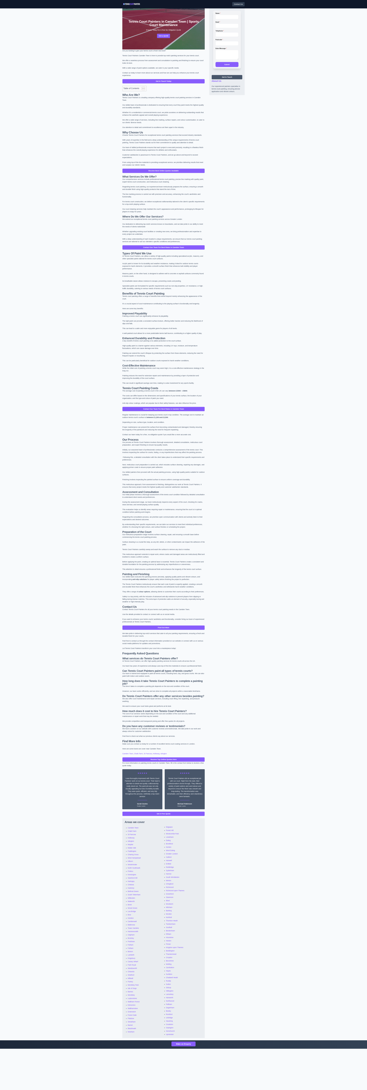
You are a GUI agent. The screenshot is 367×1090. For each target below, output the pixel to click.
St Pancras (148, 754)
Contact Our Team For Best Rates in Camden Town (163, 247)
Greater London (172, 854)
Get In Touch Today (163, 81)
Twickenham (170, 924)
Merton (168, 880)
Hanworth (169, 998)
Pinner (168, 944)
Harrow (168, 874)
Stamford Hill (132, 878)
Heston (168, 941)
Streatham (131, 1022)
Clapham (131, 935)
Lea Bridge (132, 911)
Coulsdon (169, 1024)
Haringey (131, 881)
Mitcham (169, 907)
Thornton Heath (172, 921)
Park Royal (132, 965)
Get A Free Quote (163, 814)
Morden (169, 914)
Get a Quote (163, 36)
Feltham (169, 1004)
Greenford (169, 894)
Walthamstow (133, 1008)
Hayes (168, 971)
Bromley (131, 938)
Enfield (168, 864)
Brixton (130, 951)
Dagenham (170, 1008)
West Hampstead (134, 858)
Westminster (132, 865)
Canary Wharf (133, 962)
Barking (169, 911)
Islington (164, 754)
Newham (131, 1032)
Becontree (170, 961)
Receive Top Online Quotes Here (164, 759)
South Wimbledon (172, 877)
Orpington (169, 1028)
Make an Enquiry (183, 1044)
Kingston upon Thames (174, 947)
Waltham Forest (133, 1002)
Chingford (169, 884)
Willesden (131, 898)
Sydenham (170, 870)
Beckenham (170, 931)
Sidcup (168, 988)
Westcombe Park (172, 834)
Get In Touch (227, 77)
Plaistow (131, 1018)
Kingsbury (131, 958)
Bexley (168, 1011)
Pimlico (130, 871)
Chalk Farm (138, 754)
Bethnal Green (133, 891)
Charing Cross (133, 855)
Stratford (131, 975)
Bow (129, 915)
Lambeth (131, 955)
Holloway (156, 754)
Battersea (131, 925)
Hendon (131, 918)
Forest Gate (132, 1015)
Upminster (170, 1034)
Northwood (170, 1001)
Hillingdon (169, 991)
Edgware (169, 827)
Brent (130, 905)
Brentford (169, 844)
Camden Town (127, 754)
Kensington (132, 875)
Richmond (170, 887)
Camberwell (132, 921)
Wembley (131, 995)
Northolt (169, 917)
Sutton (168, 984)
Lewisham (170, 837)
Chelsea (131, 885)
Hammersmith (133, 931)
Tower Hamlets (133, 928)
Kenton (168, 847)
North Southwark (134, 868)
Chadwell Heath (172, 977)
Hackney (131, 888)
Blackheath (132, 1028)
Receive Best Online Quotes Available (163, 171)
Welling (168, 964)
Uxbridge (169, 1018)
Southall (169, 927)
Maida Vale (132, 848)
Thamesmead (171, 954)
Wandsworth (132, 968)
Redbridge (170, 867)
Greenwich (132, 1012)
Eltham (168, 934)
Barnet (130, 1025)
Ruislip (168, 981)
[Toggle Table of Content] (142, 88)
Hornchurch (170, 1031)
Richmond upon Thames (175, 891)
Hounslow (169, 937)
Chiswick (131, 972)
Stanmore (169, 897)
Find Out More (163, 628)
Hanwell (169, 860)
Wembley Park (133, 985)
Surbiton (169, 974)
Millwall (130, 978)
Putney (130, 982)
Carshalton (170, 967)
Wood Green (132, 908)
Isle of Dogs (132, 988)
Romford (169, 1014)
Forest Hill (169, 830)
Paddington (132, 851)
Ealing (168, 840)
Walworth (131, 901)
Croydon (169, 957)
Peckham (131, 941)
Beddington (170, 951)
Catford (168, 857)
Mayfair (130, 844)
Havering (169, 1021)
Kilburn (130, 861)
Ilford (168, 901)
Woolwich (169, 904)
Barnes (130, 992)
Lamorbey (169, 994)
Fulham (130, 945)
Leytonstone (132, 998)
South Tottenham (134, 895)
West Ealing (170, 850)
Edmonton (131, 1005)
